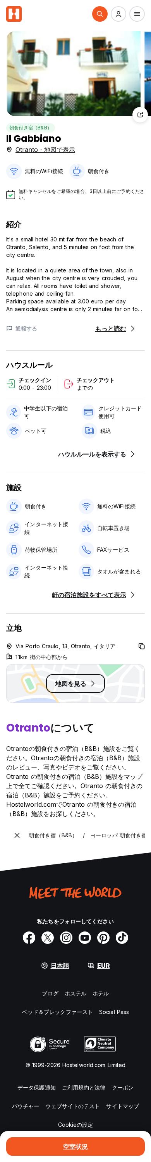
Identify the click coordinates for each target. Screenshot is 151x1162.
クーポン (123, 1087)
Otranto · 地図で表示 (45, 149)
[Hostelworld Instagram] (66, 937)
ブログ (50, 993)
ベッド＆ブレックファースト (57, 1012)
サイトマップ (122, 1106)
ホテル (101, 993)
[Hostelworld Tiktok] (122, 937)
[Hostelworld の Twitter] (47, 937)
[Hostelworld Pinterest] (103, 937)
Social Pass (114, 1012)
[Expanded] (17, 835)
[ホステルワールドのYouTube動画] (85, 937)
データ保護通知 (36, 1087)
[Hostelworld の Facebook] (29, 937)
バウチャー (25, 1106)
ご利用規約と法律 (84, 1087)
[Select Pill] (100, 14)
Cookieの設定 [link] (75, 1124)
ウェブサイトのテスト (72, 1106)
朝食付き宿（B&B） (30, 128)
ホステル (75, 993)
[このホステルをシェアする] (140, 114)
